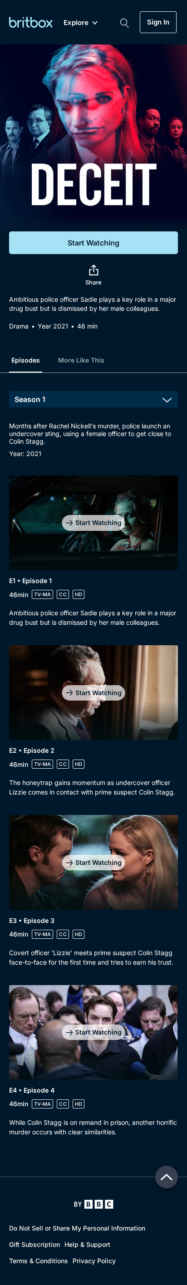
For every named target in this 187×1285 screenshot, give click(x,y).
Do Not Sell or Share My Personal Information (77, 1228)
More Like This (81, 360)
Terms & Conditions (38, 1261)
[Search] (124, 22)
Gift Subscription (34, 1244)
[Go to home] (93, 1204)
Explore (76, 23)
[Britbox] (31, 22)
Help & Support (87, 1244)
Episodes (25, 360)
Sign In (158, 22)
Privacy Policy (94, 1261)
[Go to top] (166, 1177)
